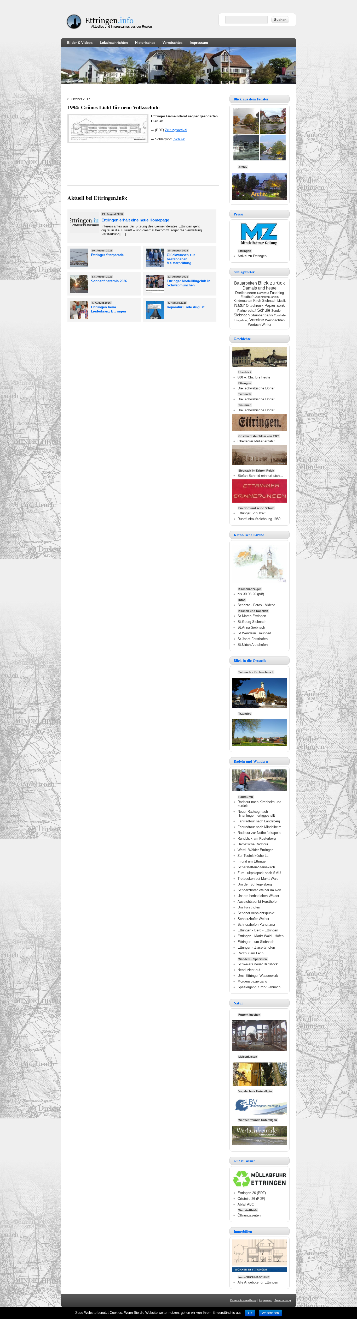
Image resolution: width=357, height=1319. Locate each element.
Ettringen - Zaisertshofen (256, 947)
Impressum (199, 43)
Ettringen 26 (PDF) (252, 1193)
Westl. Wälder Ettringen (255, 850)
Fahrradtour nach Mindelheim (259, 827)
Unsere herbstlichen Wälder (258, 896)
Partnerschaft (246, 310)
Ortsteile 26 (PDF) (251, 1199)
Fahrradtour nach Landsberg (259, 821)
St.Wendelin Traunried (254, 633)
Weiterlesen (270, 1313)
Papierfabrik (274, 305)
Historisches (145, 43)
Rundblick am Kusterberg (257, 838)
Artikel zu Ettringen (252, 256)
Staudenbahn (262, 315)
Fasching (277, 293)
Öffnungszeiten (249, 1215)
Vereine (256, 319)
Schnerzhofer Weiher (253, 919)
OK (250, 1313)
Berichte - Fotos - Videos (256, 605)
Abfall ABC (246, 1204)
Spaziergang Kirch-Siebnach (259, 987)
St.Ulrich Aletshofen (253, 645)
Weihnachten (275, 320)
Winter (266, 325)
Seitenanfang (282, 1300)
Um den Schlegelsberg (255, 884)
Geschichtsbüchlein (266, 296)
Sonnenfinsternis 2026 (109, 281)
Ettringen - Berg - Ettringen (258, 930)
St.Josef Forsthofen (253, 639)
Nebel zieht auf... (250, 970)
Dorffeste (263, 292)
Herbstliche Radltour (253, 844)
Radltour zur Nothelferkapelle (259, 833)
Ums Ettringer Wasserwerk (258, 976)
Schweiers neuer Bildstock (258, 964)
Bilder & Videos (80, 43)
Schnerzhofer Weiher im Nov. (260, 890)
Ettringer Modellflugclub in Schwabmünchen (188, 283)
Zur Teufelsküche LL (253, 856)
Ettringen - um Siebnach (256, 942)
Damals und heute (260, 288)
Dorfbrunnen (245, 293)
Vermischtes (172, 43)
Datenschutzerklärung (243, 1300)
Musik (281, 300)
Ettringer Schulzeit (252, 513)
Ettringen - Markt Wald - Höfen (261, 936)
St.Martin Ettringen (252, 616)
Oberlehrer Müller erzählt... (258, 441)
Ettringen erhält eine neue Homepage (135, 220)
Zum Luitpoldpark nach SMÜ (259, 873)
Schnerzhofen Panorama (256, 924)
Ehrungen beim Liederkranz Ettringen (108, 309)
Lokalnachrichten (114, 43)
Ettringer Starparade (107, 255)
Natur (239, 305)
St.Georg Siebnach (252, 622)
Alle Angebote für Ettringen (258, 1282)
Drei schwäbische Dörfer (256, 388)
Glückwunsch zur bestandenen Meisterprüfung (181, 259)
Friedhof (246, 297)
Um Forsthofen (249, 907)
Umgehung (241, 320)
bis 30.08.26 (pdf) (251, 594)
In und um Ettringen (252, 861)
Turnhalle (280, 315)
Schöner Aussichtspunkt (256, 913)
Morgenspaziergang (252, 981)
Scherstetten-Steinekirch (256, 867)
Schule (263, 310)
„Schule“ (179, 139)
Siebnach (242, 315)
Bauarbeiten (245, 283)
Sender (276, 310)
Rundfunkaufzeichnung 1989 (259, 519)
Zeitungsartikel (176, 130)
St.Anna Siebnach (251, 627)
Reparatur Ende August (185, 307)
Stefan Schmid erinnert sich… (260, 476)
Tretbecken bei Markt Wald (258, 879)
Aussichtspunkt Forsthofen (258, 902)
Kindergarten (243, 301)
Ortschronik (254, 306)
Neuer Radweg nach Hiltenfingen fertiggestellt (256, 813)
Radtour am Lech (250, 953)
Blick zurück (271, 283)
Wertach (254, 325)
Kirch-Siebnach (264, 301)
